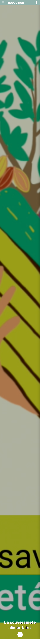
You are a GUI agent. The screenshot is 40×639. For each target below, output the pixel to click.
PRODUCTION (15, 2)
